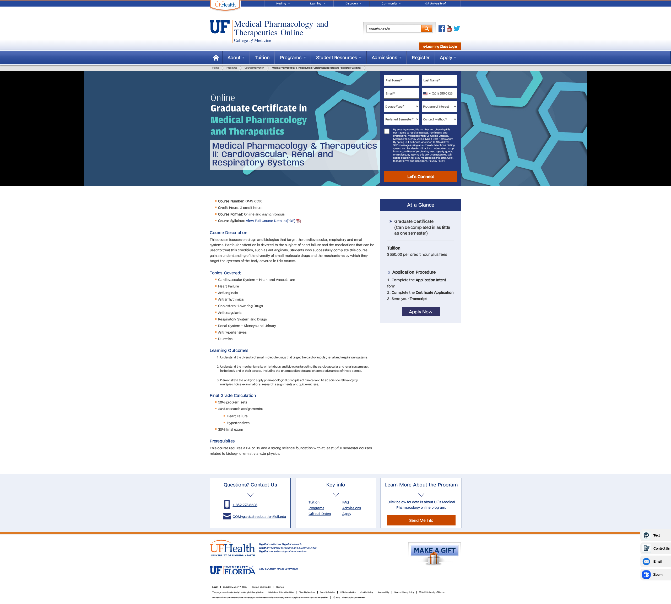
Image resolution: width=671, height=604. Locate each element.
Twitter (457, 28)
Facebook (442, 28)
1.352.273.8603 (244, 504)
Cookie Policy (366, 592)
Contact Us (661, 548)
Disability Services (307, 592)
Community (389, 3)
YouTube (449, 28)
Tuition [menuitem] (262, 57)
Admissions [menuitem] (384, 57)
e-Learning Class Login (440, 46)
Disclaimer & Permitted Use (281, 592)
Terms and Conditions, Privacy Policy (423, 161)
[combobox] (427, 93)
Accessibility (383, 592)
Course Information (254, 67)
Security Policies (327, 592)
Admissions (351, 508)
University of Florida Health (353, 597)
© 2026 (336, 597)
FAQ (345, 502)
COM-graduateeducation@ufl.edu (259, 516)
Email (657, 561)
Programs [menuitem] (291, 57)
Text (656, 535)
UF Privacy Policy (347, 592)
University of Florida (434, 4)
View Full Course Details (265, 221)
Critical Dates (320, 513)
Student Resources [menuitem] (336, 57)
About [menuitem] (234, 57)
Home (216, 57)
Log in (215, 587)
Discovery (351, 3)
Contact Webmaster (261, 587)
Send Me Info (421, 520)
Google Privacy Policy (253, 592)
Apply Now (420, 311)
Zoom (657, 574)
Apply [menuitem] (446, 57)
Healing (281, 3)
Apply (346, 513)
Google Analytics (234, 592)
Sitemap (280, 587)
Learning (315, 3)
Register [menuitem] (421, 57)
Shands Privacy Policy (404, 592)
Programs (231, 67)
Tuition (314, 502)
